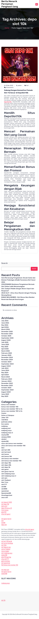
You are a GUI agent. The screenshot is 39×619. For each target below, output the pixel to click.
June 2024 (5, 370)
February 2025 (6, 353)
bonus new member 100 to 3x (11, 409)
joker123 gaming (6, 557)
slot (2, 521)
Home (7, 28)
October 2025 (6, 336)
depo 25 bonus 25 (6, 508)
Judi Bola (4, 420)
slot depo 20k (6, 465)
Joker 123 (4, 417)
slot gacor (5, 469)
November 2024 (7, 359)
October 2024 (6, 362)
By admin (19, 85)
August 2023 (6, 392)
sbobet (4, 439)
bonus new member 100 (9, 407)
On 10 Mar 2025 (8, 85)
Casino (3, 413)
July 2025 (4, 342)
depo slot (4, 525)
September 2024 (7, 364)
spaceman (5, 491)
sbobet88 (5, 441)
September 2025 (7, 338)
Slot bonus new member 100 (9, 565)
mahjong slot (6, 428)
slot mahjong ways (8, 474)
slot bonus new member (10, 458)
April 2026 (5, 327)
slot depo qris (5, 569)
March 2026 (5, 329)
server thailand (5, 549)
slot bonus (5, 454)
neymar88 (5, 435)
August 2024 (6, 366)
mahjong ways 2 (7, 433)
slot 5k (3, 600)
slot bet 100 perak (6, 541)
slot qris (4, 478)
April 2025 (5, 349)
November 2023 (7, 385)
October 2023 (6, 388)
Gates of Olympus (7, 415)
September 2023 (7, 390)
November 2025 (7, 334)
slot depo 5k (5, 467)
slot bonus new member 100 (11, 461)
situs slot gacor (5, 514)
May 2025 (4, 347)
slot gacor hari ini (7, 471)
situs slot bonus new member (12, 443)
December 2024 (7, 357)
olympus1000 (6, 437)
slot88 (3, 487)
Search (4, 263)
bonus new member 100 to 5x (11, 411)
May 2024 (4, 372)
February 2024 (6, 379)
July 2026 (4, 321)
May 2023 (4, 396)
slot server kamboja (7, 543)
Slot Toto (4, 482)
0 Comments (10, 87)
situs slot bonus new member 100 (13, 446)
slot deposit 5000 (6, 502)
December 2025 (7, 331)
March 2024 (5, 377)
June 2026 (5, 323)
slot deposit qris (6, 547)
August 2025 (6, 340)
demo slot (4, 506)
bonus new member (8, 404)
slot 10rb (3, 545)
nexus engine (5, 551)
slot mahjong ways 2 (8, 476)
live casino (5, 424)
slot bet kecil (6, 452)
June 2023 (5, 394)
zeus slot (4, 497)
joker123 (3, 512)
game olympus (5, 561)
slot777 (4, 484)
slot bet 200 (5, 450)
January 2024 (6, 381)
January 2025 (6, 355)
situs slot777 (5, 559)
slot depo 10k (6, 463)
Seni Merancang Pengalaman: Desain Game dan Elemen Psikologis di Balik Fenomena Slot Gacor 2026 (18, 280)
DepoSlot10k (8, 102)
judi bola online (6, 422)
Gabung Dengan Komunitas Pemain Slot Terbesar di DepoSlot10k (18, 91)
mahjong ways (6, 430)
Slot (27, 85)
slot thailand (6, 480)
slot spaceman (5, 563)
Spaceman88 (6, 493)
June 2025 (5, 344)
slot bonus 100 (6, 456)
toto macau (4, 510)
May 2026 (4, 325)
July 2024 (4, 368)
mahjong (4, 426)
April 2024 (5, 375)
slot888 (4, 489)
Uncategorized (6, 495)
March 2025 (5, 351)
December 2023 (7, 383)
